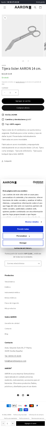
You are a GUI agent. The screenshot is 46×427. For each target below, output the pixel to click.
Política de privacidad (20, 415)
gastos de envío (20, 82)
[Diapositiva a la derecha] (28, 61)
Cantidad (5, 88)
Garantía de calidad (12, 323)
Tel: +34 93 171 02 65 (13, 356)
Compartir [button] (8, 161)
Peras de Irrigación (12, 303)
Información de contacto (36, 415)
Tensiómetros (10, 282)
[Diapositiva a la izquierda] (17, 61)
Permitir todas (23, 229)
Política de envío (24, 418)
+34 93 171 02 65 (13, 2)
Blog (6, 334)
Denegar (23, 243)
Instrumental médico (12, 292)
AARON (9, 415)
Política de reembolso (10, 418)
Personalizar (22, 236)
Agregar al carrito (30, 423)
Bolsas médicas (10, 298)
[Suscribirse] (38, 263)
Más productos (10, 308)
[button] (4, 7)
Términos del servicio (37, 418)
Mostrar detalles (32, 222)
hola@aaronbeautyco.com (15, 361)
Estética (8, 287)
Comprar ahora (23, 108)
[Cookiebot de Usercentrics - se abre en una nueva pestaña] (33, 182)
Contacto (8, 329)
